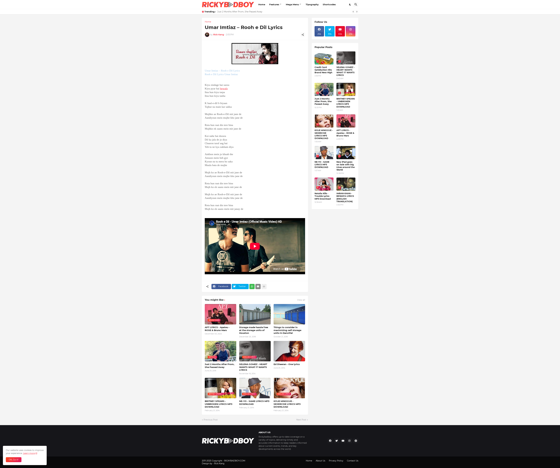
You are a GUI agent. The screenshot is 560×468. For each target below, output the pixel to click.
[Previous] (353, 11)
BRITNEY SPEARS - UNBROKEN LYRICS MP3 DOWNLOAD (218, 404)
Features (274, 4)
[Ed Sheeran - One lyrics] (289, 351)
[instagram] (349, 440)
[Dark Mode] (350, 4)
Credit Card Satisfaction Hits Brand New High (323, 70)
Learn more (29, 453)
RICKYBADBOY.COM (234, 460)
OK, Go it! (14, 459)
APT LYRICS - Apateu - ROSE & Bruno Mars (217, 329)
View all (301, 300)
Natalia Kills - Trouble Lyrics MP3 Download (323, 196)
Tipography (312, 4)
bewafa (224, 88)
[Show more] (264, 286)
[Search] (355, 4)
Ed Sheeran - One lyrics (287, 364)
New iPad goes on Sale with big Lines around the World (345, 166)
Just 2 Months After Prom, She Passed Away (239, 11)
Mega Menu (292, 4)
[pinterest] (355, 440)
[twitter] (336, 440)
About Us (320, 460)
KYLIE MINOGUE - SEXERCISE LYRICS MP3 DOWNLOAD (287, 404)
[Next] (356, 11)
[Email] (258, 286)
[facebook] (330, 440)
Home (261, 4)
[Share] (302, 34)
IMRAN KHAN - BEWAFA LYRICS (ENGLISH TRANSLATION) (345, 197)
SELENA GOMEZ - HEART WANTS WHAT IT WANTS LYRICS (253, 367)
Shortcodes (329, 4)
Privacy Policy (336, 460)
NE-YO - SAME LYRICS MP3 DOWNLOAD (254, 402)
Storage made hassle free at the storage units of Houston (253, 330)
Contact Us (352, 460)
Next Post (301, 419)
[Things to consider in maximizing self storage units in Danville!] (289, 314)
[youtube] (343, 440)
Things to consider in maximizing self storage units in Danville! (287, 330)
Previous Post (211, 419)
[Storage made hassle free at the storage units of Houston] (255, 314)
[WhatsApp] (252, 286)
